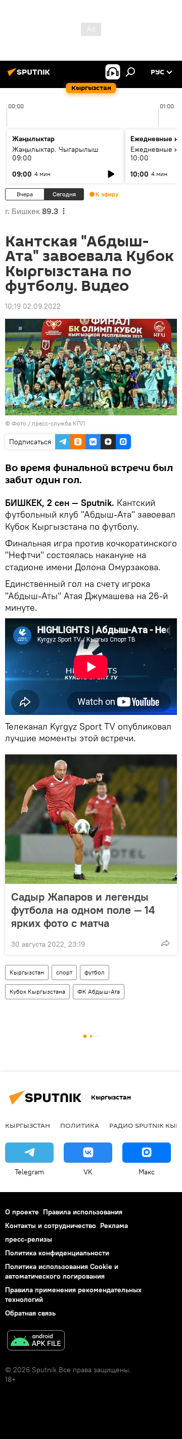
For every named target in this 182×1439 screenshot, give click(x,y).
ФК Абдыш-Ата (98, 991)
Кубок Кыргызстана (37, 991)
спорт (64, 972)
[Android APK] (36, 1341)
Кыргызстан (27, 972)
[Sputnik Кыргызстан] (30, 75)
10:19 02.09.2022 (33, 306)
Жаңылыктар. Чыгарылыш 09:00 (55, 153)
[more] (165, 943)
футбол (94, 972)
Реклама (114, 1225)
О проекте (22, 1211)
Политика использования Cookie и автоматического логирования (61, 1271)
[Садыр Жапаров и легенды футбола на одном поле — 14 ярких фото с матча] (91, 819)
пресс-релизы (28, 1239)
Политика (79, 1125)
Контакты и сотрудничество (50, 1225)
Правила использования (82, 1211)
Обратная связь (30, 1313)
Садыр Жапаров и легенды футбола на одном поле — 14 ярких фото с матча (83, 909)
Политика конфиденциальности (57, 1252)
